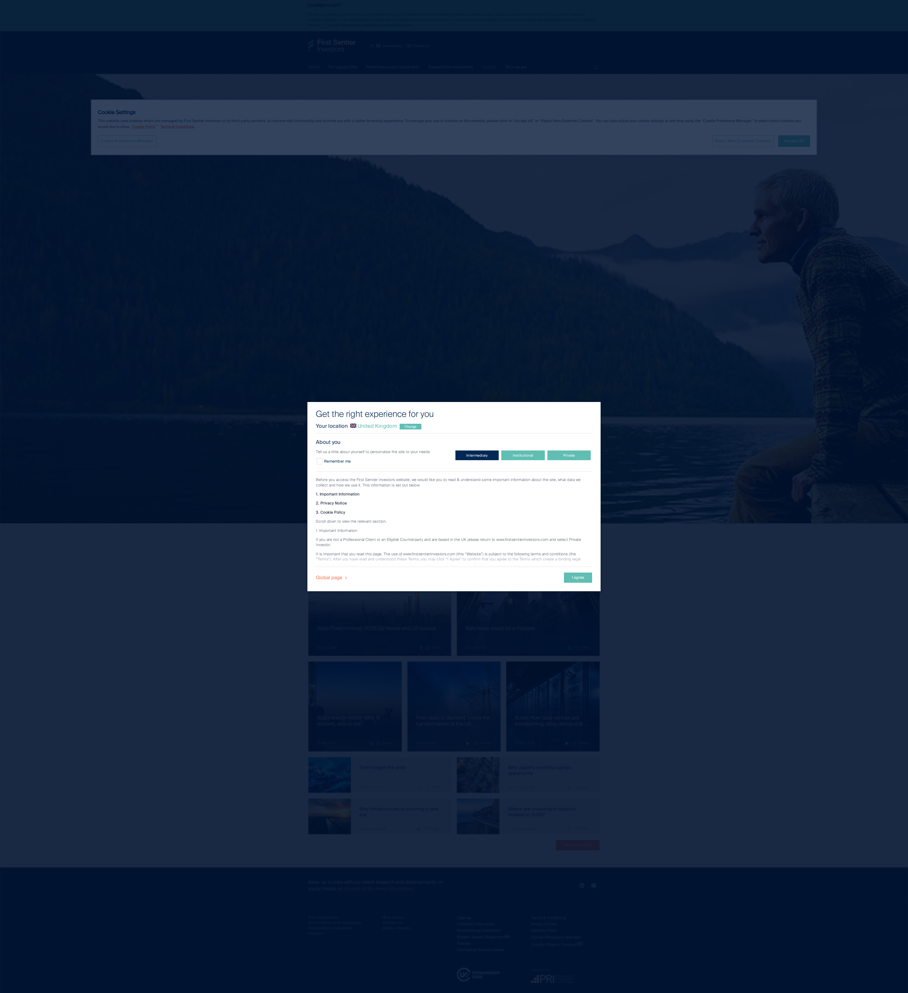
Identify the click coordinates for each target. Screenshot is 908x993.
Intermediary (477, 455)
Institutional (523, 455)
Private (569, 455)
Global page (330, 577)
